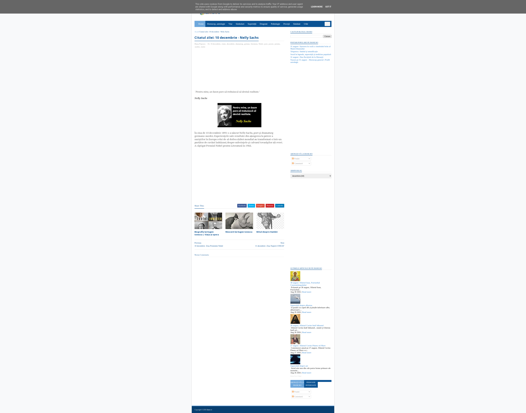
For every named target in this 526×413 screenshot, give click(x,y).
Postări (297, 159)
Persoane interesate (311, 383)
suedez (197, 47)
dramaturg (239, 44)
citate (224, 44)
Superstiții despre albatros (301, 305)
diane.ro (209, 410)
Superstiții (252, 24)
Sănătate (296, 24)
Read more (306, 292)
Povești (286, 24)
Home (201, 24)
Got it (328, 7)
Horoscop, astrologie (216, 24)
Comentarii (298, 163)
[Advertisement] (218, 70)
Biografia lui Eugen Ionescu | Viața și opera (207, 233)
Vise (230, 24)
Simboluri (240, 24)
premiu (277, 44)
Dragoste (264, 24)
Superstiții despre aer (299, 366)
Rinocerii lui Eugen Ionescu (238, 231)
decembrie (231, 44)
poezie (271, 44)
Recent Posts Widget (295, 376)
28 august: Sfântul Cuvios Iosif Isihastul (307, 326)
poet (266, 44)
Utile (306, 24)
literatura (254, 44)
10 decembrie (216, 44)
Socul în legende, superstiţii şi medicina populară (310, 54)
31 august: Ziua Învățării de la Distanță (306, 57)
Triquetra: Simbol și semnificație (304, 52)
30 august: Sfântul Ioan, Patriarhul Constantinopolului (305, 284)
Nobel (261, 44)
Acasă (197, 32)
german (247, 44)
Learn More (317, 7)
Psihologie (275, 24)
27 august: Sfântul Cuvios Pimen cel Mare (307, 346)
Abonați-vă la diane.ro (297, 383)
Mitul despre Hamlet (267, 231)
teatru (203, 47)
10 (208, 44)
